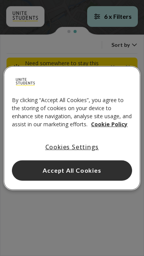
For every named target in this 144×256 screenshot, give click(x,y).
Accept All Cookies (72, 170)
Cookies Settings (72, 146)
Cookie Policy (109, 123)
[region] (71, 128)
